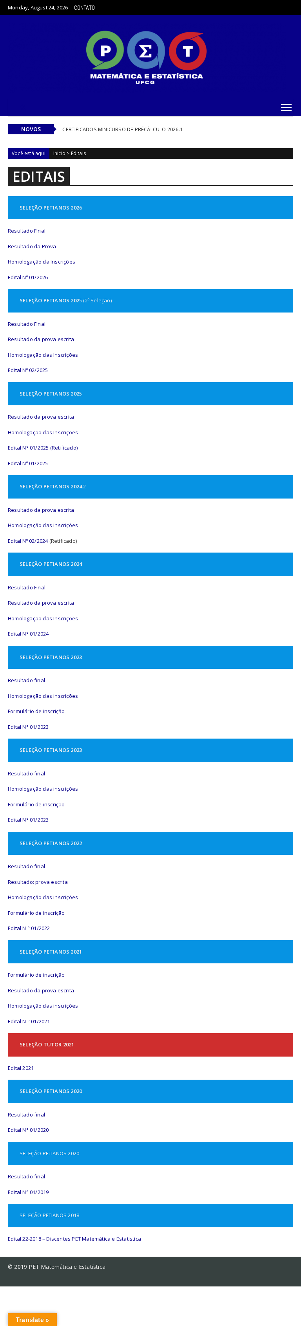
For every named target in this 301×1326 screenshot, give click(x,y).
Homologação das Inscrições (43, 354)
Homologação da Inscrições (41, 261)
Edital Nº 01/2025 (28, 463)
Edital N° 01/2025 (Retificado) (43, 447)
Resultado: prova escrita (38, 881)
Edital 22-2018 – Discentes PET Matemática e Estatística (74, 1238)
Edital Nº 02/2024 (28, 540)
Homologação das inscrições (43, 695)
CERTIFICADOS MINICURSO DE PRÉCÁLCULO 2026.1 (122, 129)
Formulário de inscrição (36, 711)
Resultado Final (26, 230)
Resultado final (26, 680)
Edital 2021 (21, 1067)
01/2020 (39, 1129)
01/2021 (40, 1021)
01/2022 (40, 928)
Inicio (59, 153)
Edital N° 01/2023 (28, 726)
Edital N (17, 928)
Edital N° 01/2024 (28, 633)
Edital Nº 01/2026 (28, 277)
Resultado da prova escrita (41, 339)
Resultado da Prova (32, 246)
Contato (84, 8)
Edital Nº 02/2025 (28, 370)
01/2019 (39, 1192)
